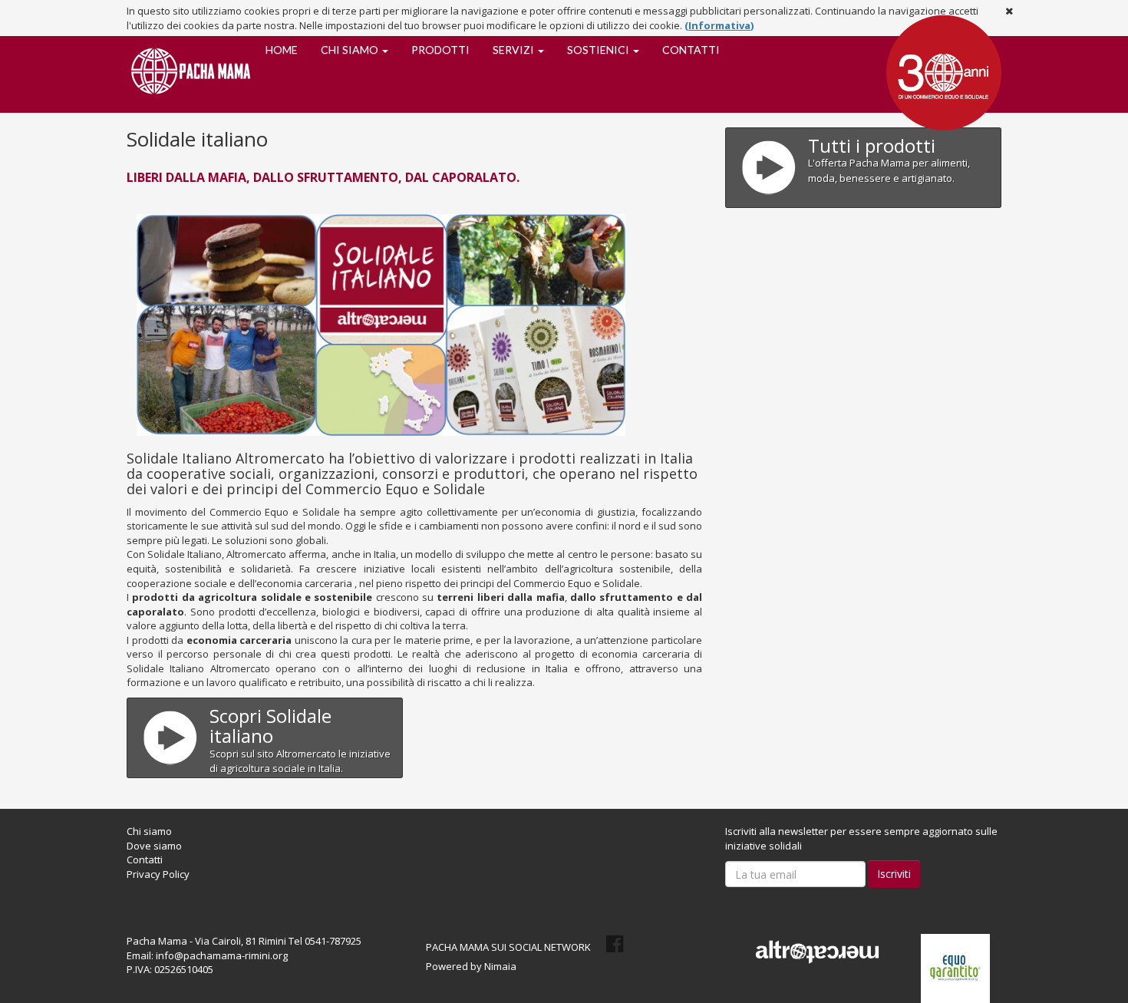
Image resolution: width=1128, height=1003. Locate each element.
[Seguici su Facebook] (615, 944)
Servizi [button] (514, 49)
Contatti (691, 49)
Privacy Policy (158, 874)
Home (282, 49)
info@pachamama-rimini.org (222, 955)
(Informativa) (719, 25)
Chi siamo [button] (351, 49)
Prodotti (440, 49)
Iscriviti (894, 873)
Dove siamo (154, 846)
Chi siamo (149, 831)
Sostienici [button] (599, 49)
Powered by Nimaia (471, 966)
